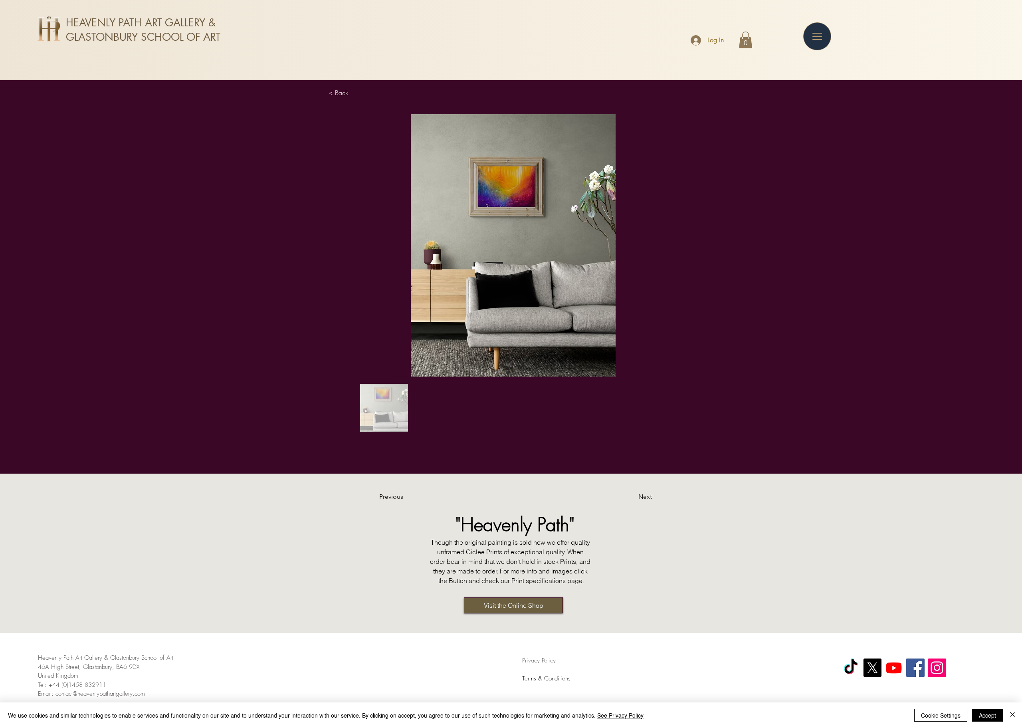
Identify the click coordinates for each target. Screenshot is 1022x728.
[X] (872, 668)
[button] (746, 40)
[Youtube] (894, 668)
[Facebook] (915, 668)
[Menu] (817, 36)
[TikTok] (851, 668)
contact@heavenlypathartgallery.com (100, 694)
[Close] (1012, 715)
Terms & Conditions (546, 678)
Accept (987, 715)
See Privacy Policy (620, 715)
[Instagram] (937, 668)
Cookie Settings (941, 715)
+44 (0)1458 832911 (77, 685)
